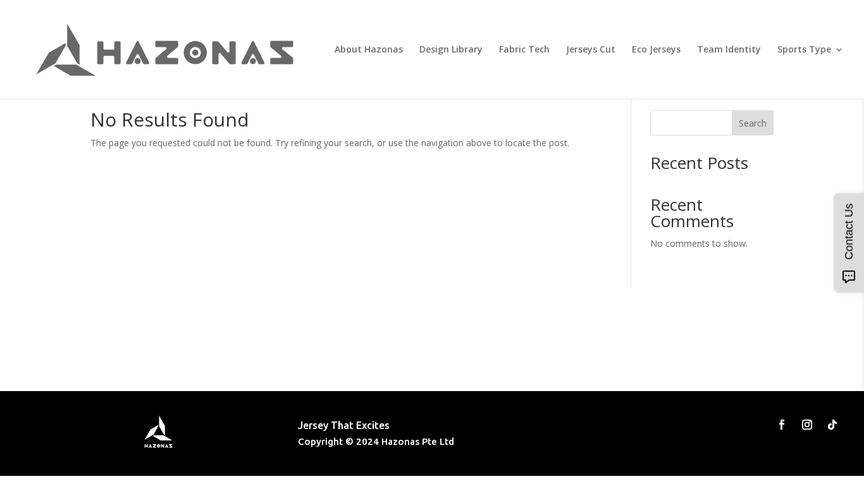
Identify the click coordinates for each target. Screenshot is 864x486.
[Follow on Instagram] (807, 424)
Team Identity (729, 50)
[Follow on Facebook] (782, 424)
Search (753, 123)
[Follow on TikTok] (832, 424)
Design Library (451, 50)
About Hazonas (369, 50)
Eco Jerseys (656, 50)
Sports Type (804, 50)
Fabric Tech (524, 50)
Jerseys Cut (590, 50)
